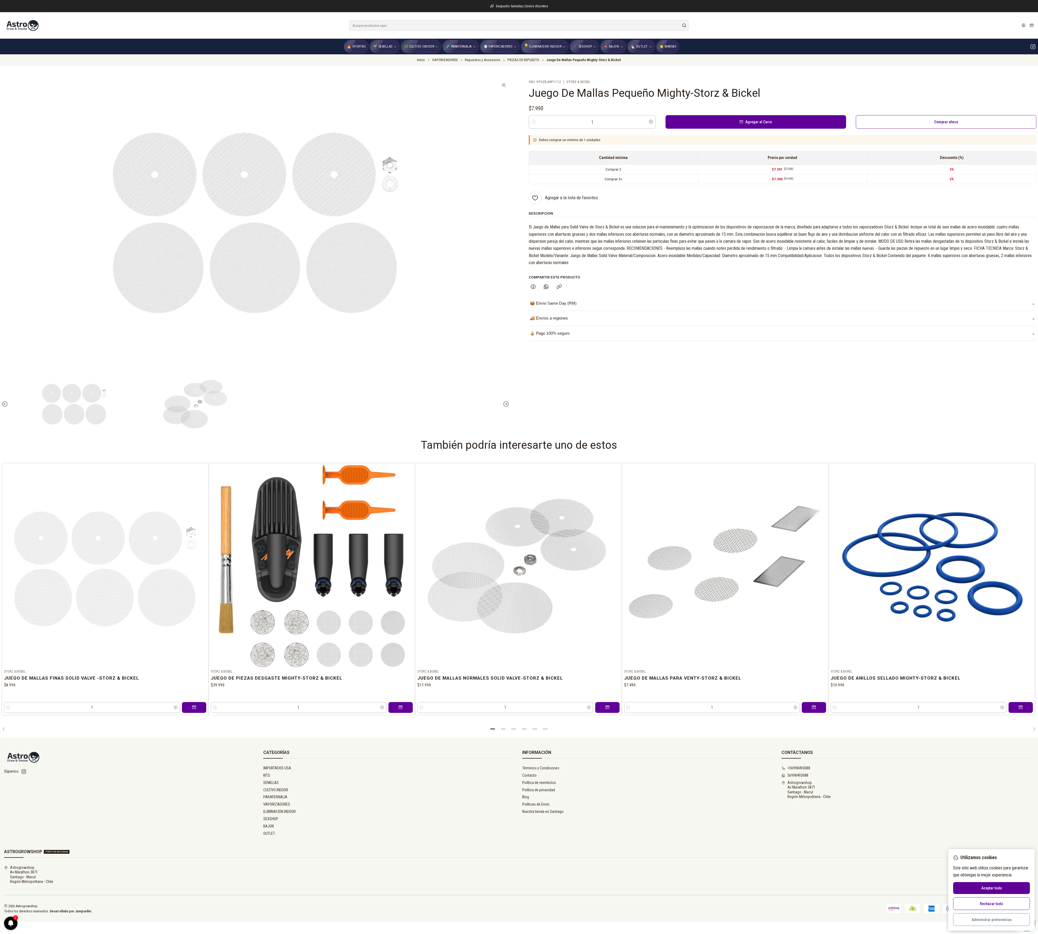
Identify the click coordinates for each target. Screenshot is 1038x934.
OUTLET (269, 833)
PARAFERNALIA (275, 797)
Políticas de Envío (536, 804)
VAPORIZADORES (445, 60)
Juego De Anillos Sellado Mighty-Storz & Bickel (895, 678)
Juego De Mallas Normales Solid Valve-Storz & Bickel (490, 678)
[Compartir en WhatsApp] (546, 287)
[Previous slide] (6, 404)
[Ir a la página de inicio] (22, 25)
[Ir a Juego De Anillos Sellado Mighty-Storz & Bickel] (932, 566)
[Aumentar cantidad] (651, 121)
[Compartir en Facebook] (533, 287)
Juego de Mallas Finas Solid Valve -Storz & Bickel (71, 678)
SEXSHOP (270, 819)
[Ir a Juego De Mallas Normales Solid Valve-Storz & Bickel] (518, 566)
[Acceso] (1023, 25)
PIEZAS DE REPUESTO (523, 60)
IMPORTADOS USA (277, 768)
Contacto (529, 775)
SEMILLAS (271, 782)
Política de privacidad (538, 790)
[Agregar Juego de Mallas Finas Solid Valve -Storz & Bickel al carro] (194, 707)
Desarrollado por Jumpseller (71, 911)
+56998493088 (798, 768)
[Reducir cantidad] (533, 121)
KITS (266, 775)
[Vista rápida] (202, 565)
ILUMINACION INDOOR (279, 811)
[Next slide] (505, 404)
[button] (493, 729)
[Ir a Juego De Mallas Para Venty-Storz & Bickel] (725, 566)
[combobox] (519, 25)
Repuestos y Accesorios (482, 60)
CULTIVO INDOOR (275, 790)
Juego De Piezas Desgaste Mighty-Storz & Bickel (276, 678)
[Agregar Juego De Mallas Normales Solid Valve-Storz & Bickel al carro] (607, 707)
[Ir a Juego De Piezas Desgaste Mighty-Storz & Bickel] (312, 566)
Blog (525, 797)
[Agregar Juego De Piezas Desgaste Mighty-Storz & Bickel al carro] (400, 707)
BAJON (268, 826)
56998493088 (797, 775)
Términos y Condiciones (540, 768)
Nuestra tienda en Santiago (543, 811)
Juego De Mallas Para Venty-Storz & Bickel (682, 678)
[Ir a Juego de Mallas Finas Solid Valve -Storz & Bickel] (105, 566)
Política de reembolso (539, 782)
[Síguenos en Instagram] (1033, 46)
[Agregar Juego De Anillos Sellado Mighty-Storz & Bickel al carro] (1021, 707)
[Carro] (1032, 25)
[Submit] (684, 25)
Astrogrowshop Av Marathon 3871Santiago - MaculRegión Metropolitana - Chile (809, 789)
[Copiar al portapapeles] (559, 287)
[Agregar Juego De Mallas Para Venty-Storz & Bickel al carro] (814, 707)
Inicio (421, 60)
